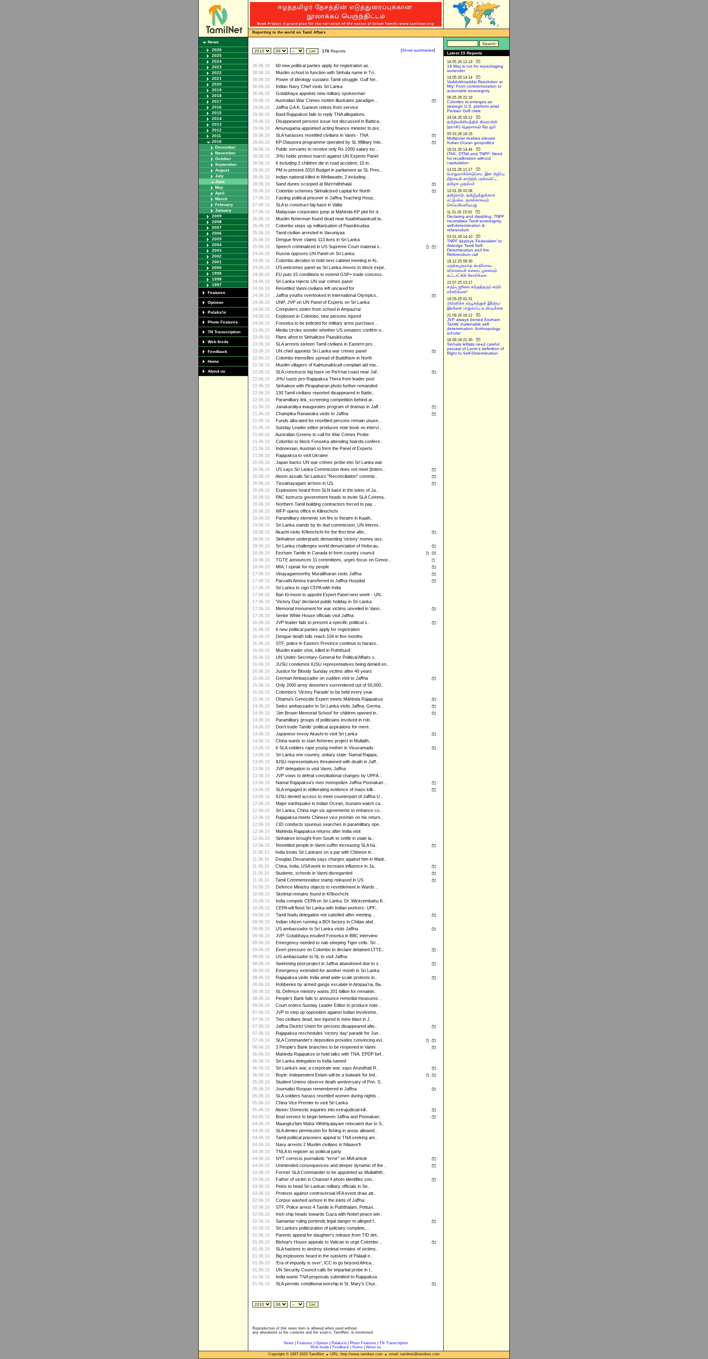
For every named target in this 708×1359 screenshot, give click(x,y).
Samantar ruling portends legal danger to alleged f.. (326, 1221)
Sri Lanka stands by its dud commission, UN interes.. (328, 524)
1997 (217, 285)
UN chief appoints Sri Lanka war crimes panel (321, 350)
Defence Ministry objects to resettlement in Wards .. (327, 886)
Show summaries (418, 50)
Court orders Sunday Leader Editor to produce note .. (328, 1005)
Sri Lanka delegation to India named (311, 1060)
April (220, 193)
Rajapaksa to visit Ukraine (302, 455)
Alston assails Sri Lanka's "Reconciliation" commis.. (326, 476)
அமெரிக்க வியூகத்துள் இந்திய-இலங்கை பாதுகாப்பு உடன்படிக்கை (475, 305)
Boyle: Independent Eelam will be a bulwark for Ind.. (326, 1074)
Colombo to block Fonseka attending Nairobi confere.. (329, 441)
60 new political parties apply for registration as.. (323, 65)
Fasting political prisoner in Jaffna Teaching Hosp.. (325, 197)
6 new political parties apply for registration (318, 629)
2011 (216, 135)
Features (216, 292)
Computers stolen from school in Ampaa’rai (318, 309)
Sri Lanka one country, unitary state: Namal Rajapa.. (327, 754)
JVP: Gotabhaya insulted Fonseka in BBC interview (326, 935)
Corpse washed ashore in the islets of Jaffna (320, 1200)
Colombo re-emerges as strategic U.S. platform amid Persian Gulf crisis (473, 106)
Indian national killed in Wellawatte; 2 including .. (322, 176)
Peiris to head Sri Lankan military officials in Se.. (323, 1186)
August (222, 170)
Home (213, 361)
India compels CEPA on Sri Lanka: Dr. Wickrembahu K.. (330, 900)
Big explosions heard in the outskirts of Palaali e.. (324, 1255)
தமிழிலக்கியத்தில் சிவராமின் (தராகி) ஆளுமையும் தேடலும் (472, 124)
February (224, 204)
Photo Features (223, 322)
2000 (217, 267)
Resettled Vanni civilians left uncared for (315, 288)
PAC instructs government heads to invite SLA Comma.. (331, 497)
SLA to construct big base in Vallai (309, 204)
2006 (217, 233)
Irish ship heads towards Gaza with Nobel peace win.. (329, 1214)
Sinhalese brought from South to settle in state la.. (325, 838)
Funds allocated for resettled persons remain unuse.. (328, 420)
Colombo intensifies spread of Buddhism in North (324, 357)
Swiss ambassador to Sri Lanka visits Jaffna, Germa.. (329, 705)
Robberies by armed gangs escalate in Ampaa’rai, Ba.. (329, 984)
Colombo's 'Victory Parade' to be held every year (324, 692)
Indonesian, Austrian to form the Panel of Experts (324, 448)
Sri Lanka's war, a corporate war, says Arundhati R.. (327, 1067)
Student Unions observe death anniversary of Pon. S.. (329, 1081)
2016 (217, 107)
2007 (217, 227)
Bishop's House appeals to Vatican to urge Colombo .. (329, 1241)
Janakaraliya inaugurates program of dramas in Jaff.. (328, 406)
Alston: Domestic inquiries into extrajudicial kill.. (321, 1109)
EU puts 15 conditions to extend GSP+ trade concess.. (330, 274)
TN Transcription (224, 332)
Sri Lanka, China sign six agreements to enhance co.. (329, 810)
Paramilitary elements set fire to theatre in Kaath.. (324, 518)
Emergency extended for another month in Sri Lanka (327, 970)
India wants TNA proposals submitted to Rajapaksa (326, 1276)
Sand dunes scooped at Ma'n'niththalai (314, 183)
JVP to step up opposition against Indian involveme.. (327, 1012)
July (219, 176)
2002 (217, 256)
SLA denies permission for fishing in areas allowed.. (326, 1130)
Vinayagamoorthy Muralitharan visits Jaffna (318, 573)
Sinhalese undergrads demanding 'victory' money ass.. (330, 538)
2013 (217, 124)
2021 (217, 78)
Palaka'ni (217, 312)
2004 (217, 244)
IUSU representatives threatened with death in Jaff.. (327, 761)
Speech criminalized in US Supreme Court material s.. (329, 246)
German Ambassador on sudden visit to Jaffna (322, 678)
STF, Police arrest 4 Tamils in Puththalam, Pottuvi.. (325, 1207)
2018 (217, 95)
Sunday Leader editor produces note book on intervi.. (328, 427)
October (223, 158)
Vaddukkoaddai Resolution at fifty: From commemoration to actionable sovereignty (475, 86)
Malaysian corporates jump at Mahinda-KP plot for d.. (328, 211)
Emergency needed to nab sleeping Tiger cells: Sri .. (327, 942)
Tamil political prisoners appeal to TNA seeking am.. (326, 1137)
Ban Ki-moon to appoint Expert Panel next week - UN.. (329, 594)
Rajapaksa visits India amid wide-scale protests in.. (326, 977)
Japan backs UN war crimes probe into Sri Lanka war (329, 462)
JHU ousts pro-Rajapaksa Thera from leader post (325, 378)
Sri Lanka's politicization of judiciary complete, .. (323, 1228)
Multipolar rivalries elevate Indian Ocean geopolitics (471, 140)
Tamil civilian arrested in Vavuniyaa (310, 232)
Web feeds (218, 341)
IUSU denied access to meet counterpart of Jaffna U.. (329, 796)
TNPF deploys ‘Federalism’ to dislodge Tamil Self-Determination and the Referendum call (474, 248)
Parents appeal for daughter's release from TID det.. (327, 1234)
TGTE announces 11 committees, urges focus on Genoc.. (333, 559)
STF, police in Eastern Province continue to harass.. (327, 643)
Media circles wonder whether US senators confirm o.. (330, 330)
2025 (217, 55)
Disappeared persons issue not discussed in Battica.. (328, 121)
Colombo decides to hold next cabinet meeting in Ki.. (327, 260)
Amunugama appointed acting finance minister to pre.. (328, 128)
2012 (217, 130)
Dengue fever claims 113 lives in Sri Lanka (318, 239)
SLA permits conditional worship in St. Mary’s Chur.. (326, 1283)
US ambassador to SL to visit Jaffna (311, 956)
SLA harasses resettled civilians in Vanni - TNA (322, 135)
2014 (217, 118)
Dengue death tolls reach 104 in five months (319, 636)
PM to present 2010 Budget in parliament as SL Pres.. (329, 169)
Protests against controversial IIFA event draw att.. (326, 1193)
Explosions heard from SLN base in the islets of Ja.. (327, 490)
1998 (217, 279)
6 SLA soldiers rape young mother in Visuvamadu (324, 747)
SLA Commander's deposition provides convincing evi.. (330, 1040)
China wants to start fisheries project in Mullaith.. (323, 740)
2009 (217, 216)
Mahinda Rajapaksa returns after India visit (318, 831)
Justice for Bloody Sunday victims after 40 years (324, 671)
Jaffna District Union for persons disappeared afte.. (326, 1026)
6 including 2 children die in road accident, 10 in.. (323, 163)
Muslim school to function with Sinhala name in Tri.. (326, 72)
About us (216, 371)
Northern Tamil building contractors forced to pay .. (326, 504)
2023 (217, 67)
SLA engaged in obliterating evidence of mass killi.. (325, 789)
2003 (217, 250)
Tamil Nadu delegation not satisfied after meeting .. (325, 914)
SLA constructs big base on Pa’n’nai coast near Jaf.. (327, 371)
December (225, 147)
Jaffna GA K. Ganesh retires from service (317, 107)
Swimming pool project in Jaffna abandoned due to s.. (328, 963)
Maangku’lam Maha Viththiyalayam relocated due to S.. (330, 1123)
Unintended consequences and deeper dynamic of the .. (331, 1165)
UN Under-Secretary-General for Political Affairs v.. (326, 657)
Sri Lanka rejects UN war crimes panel (314, 281)
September (226, 164)
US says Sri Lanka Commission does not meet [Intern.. (330, 469)
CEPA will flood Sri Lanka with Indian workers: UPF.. (327, 907)
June (220, 181)
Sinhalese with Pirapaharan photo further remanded (326, 385)
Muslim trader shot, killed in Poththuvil (313, 650)
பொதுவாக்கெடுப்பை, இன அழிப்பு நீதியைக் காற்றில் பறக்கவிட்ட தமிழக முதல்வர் (475, 179)
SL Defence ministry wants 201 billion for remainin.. (326, 991)
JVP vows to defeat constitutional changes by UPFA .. (329, 775)
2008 (217, 221)
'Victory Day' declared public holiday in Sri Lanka (324, 601)
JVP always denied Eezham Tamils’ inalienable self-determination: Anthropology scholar (473, 326)
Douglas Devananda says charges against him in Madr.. (330, 859)
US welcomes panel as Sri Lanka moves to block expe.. (331, 267)
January (223, 210)
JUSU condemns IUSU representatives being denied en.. (332, 664)
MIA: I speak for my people (302, 566)
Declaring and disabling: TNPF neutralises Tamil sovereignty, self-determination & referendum (475, 223)
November (225, 153)
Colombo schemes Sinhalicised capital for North (323, 190)
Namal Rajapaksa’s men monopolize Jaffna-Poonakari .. (331, 782)
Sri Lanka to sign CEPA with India (308, 587)
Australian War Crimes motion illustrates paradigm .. (326, 100)
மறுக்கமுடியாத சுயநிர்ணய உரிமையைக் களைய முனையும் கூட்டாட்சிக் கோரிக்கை (472, 270)
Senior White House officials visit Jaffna (315, 615)
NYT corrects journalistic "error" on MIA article (321, 1158)
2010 (217, 141)
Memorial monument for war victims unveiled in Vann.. (329, 608)
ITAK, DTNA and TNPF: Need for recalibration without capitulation (474, 158)
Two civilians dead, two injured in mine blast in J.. (324, 1019)
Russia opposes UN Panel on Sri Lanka (315, 253)
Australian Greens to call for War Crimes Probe (322, 434)
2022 (217, 72)
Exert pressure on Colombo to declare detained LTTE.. (330, 949)
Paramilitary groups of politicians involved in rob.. (324, 719)
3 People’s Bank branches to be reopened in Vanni (325, 1047)
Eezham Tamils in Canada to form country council (325, 552)
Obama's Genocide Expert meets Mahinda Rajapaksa (329, 698)
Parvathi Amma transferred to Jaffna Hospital (320, 580)
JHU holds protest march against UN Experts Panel (327, 156)
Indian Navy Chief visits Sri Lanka (309, 86)
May (219, 187)
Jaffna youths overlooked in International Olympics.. (327, 295)
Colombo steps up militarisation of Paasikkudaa (322, 225)
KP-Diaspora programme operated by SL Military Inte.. (329, 142)
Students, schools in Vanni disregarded (313, 873)
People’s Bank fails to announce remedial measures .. (329, 998)
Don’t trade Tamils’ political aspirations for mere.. (323, 726)
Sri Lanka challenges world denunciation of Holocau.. (328, 545)
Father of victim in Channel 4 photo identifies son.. (325, 1179)
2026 (217, 49)
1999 (217, 273)
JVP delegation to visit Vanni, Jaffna (311, 768)
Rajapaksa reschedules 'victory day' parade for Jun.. (328, 1033)
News (213, 42)
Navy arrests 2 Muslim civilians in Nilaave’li (318, 1144)
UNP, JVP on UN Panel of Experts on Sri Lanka (323, 302)
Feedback (217, 351)
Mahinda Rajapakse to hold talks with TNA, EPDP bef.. (330, 1053)
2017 (217, 101)
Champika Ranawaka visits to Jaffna (312, 413)
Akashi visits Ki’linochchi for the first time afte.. (320, 531)
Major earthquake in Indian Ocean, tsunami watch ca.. (329, 803)
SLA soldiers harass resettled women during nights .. (328, 1095)
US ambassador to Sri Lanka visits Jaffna (317, 928)
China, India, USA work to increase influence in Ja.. (325, 866)
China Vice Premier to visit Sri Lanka (312, 1102)
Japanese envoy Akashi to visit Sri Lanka (316, 733)
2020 (217, 84)
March (221, 199)
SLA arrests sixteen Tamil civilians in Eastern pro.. (325, 343)
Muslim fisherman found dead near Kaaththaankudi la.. (329, 218)
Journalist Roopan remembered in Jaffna (316, 1088)
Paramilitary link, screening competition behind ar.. (325, 399)
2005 (217, 239)
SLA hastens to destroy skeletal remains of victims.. (327, 1248)
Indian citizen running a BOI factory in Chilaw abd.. (325, 921)
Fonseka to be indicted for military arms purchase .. (327, 323)
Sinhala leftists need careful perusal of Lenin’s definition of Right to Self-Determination (475, 348)
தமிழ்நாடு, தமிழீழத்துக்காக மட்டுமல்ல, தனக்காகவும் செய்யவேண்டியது (471, 200)
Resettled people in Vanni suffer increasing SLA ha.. (326, 845)
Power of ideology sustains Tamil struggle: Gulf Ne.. (327, 79)
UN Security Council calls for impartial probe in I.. (324, 1269)
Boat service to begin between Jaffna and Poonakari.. (328, 1116)
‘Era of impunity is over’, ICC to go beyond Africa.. (325, 1262)
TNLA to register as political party (308, 1151)
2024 (217, 61)
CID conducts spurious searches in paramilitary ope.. (328, 824)
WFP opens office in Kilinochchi (307, 511)
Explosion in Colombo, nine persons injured (318, 316)
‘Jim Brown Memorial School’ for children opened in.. (327, 712)
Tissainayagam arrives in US (304, 483)
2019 (217, 90)
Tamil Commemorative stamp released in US (319, 879)
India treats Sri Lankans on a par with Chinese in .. (325, 852)
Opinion (215, 302)
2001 (217, 262)
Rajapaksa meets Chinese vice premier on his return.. (329, 817)
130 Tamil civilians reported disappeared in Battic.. (325, 392)
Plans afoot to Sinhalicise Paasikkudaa (314, 337)
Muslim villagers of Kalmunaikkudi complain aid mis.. (327, 364)
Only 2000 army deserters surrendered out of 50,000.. (330, 685)
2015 (217, 113)
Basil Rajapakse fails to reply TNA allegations (320, 114)
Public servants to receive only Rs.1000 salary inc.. (327, 149)
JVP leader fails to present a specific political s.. (323, 622)
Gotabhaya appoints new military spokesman (320, 93)
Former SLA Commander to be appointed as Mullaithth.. (330, 1172)
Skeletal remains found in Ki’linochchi (312, 893)
